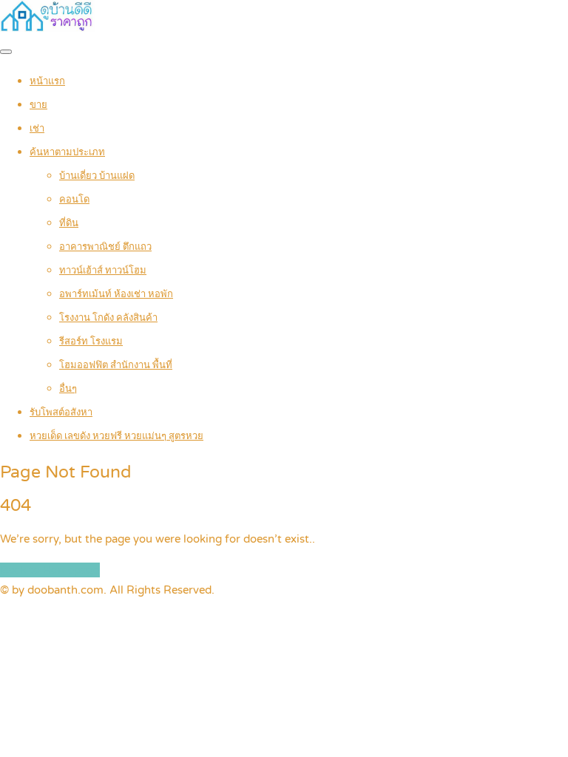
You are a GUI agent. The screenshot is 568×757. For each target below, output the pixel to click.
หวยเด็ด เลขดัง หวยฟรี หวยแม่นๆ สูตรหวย (116, 436)
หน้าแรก (47, 81)
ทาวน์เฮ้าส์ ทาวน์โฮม (102, 270)
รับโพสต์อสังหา (61, 412)
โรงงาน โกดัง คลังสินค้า (108, 318)
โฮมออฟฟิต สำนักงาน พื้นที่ (115, 365)
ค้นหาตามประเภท (67, 152)
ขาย (38, 105)
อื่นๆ (68, 389)
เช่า (37, 129)
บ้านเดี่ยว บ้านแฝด (97, 176)
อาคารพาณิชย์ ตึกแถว (105, 247)
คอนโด (74, 200)
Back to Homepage (50, 570)
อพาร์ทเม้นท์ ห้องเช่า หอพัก (116, 294)
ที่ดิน (68, 223)
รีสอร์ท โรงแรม (91, 341)
